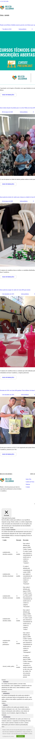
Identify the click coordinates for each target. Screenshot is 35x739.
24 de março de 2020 (7, 201)
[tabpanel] (17, 605)
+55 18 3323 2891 (4, 1)
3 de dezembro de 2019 (8, 294)
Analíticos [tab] (4, 703)
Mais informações (8, 94)
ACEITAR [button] (20, 736)
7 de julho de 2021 (7, 29)
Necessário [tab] (4, 529)
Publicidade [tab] (4, 715)
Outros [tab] (3, 726)
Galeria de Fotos (30, 481)
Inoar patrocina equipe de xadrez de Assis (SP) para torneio (15, 290)
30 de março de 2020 (7, 112)
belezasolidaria (22, 29)
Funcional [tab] (3, 679)
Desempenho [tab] (4, 691)
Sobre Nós (28, 479)
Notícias (28, 484)
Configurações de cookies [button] (8, 736)
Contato (28, 487)
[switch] (2, 681)
